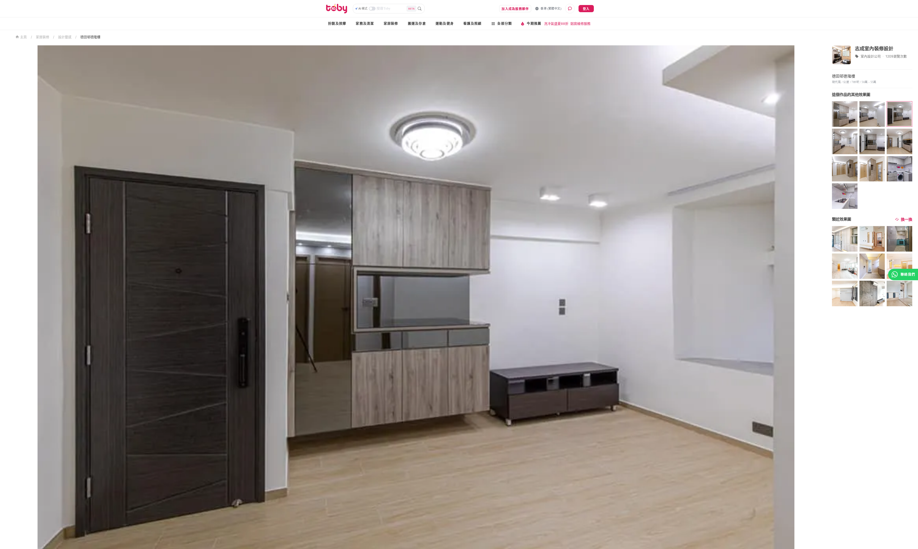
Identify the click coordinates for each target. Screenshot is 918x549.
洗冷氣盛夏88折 (556, 23)
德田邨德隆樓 (90, 37)
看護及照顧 (472, 23)
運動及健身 (445, 23)
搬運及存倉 (417, 23)
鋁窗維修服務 (580, 23)
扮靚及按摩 (337, 23)
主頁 (23, 37)
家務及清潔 (365, 23)
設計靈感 (64, 37)
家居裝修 (391, 23)
